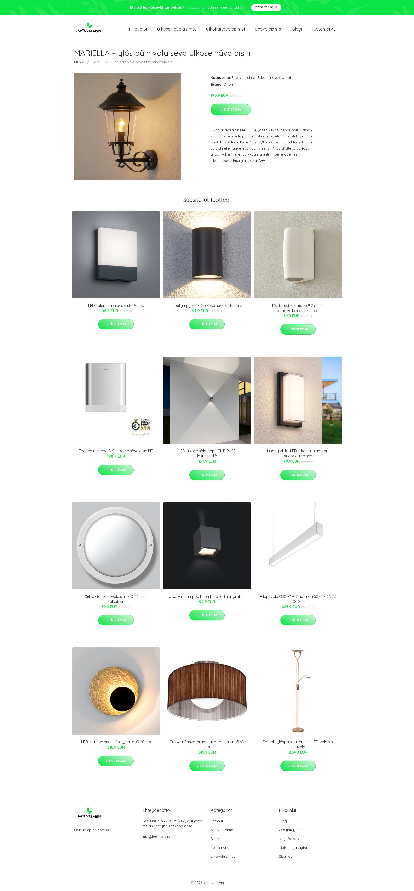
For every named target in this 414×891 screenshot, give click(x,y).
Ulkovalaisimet (244, 77)
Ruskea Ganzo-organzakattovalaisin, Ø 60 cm (207, 744)
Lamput (217, 821)
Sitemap (286, 856)
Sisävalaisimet (268, 29)
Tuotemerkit (323, 29)
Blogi (297, 29)
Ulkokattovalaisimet (225, 29)
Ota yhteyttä (289, 830)
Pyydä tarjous (266, 7)
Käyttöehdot (289, 838)
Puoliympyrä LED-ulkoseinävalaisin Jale (207, 305)
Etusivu (80, 62)
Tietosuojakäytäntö (295, 847)
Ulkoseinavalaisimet (176, 29)
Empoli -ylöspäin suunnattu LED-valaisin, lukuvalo (298, 744)
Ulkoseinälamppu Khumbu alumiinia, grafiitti (207, 596)
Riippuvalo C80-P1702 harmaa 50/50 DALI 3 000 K (298, 599)
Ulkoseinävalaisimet (274, 77)
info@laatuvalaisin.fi (158, 836)
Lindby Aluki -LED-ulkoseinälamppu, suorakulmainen (298, 453)
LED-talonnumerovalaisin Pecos (116, 305)
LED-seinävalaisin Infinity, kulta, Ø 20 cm (116, 741)
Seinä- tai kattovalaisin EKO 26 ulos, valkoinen (116, 599)
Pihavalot (138, 29)
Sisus (215, 838)
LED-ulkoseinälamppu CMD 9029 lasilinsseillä (207, 453)
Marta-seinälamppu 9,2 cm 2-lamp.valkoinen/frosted (298, 308)
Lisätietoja (230, 109)
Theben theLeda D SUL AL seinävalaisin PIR (116, 450)
